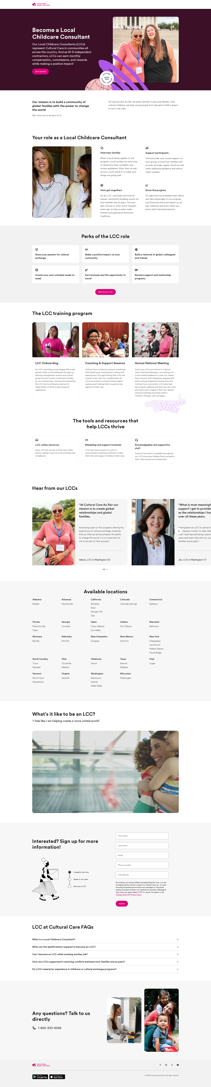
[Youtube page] (178, 1065)
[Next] (178, 531)
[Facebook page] (160, 1065)
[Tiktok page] (172, 1065)
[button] (40, 71)
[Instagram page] (166, 1065)
